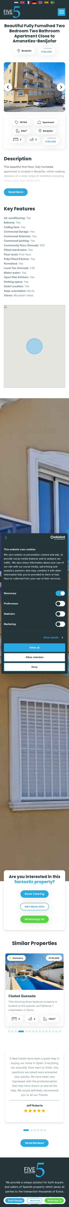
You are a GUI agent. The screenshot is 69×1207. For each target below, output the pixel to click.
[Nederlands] (16, 2)
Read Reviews (34, 1143)
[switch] (60, 603)
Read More (15, 192)
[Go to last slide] (8, 87)
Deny (34, 667)
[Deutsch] (34, 2)
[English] (22, 2)
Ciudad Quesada (22, 996)
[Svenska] (52, 2)
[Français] (28, 2)
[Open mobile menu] (61, 12)
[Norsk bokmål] (40, 2)
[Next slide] (61, 87)
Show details (51, 637)
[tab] (9, 1031)
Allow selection (35, 657)
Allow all (34, 647)
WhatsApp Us (34, 919)
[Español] (46, 2)
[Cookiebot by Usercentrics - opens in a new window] (50, 538)
